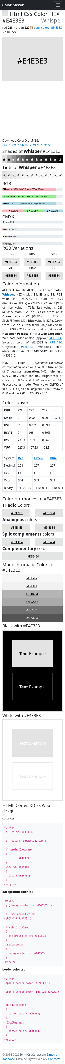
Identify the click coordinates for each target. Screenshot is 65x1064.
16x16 (6, 145)
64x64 (24, 145)
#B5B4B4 (32, 594)
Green (38, 458)
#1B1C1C (56, 342)
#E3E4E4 (17, 542)
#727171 (32, 610)
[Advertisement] (32, 109)
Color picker (13, 5)
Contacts (54, 1059)
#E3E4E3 (54, 262)
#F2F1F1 (31, 586)
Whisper (8, 294)
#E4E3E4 (49, 528)
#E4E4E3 (17, 528)
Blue (53, 458)
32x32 (15, 145)
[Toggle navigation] (58, 5)
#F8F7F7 (31, 578)
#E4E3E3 (11, 262)
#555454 (32, 618)
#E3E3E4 (11, 276)
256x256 (45, 145)
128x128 (34, 145)
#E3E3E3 (27, 347)
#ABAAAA (32, 602)
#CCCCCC (55, 338)
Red (20, 458)
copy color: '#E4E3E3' (48, 28)
